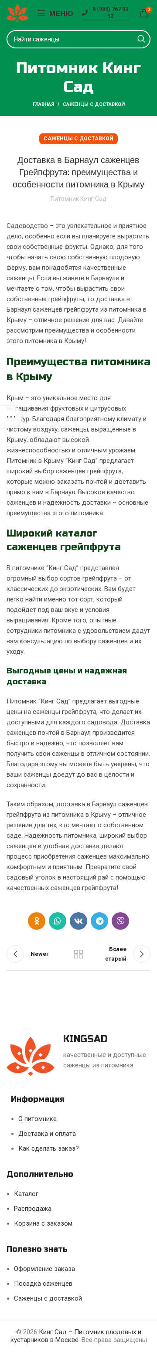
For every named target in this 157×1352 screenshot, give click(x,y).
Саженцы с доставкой (94, 104)
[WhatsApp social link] (57, 921)
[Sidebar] (11, 417)
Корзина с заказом (43, 1223)
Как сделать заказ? (48, 1148)
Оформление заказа (44, 1269)
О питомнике (37, 1119)
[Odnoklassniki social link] (36, 921)
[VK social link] (78, 921)
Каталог (26, 1194)
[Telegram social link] (99, 921)
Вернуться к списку (78, 954)
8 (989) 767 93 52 (110, 12)
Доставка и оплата (47, 1134)
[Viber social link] (120, 921)
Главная (43, 104)
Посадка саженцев (43, 1283)
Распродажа (32, 1209)
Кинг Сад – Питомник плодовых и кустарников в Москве (75, 1336)
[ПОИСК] (141, 39)
